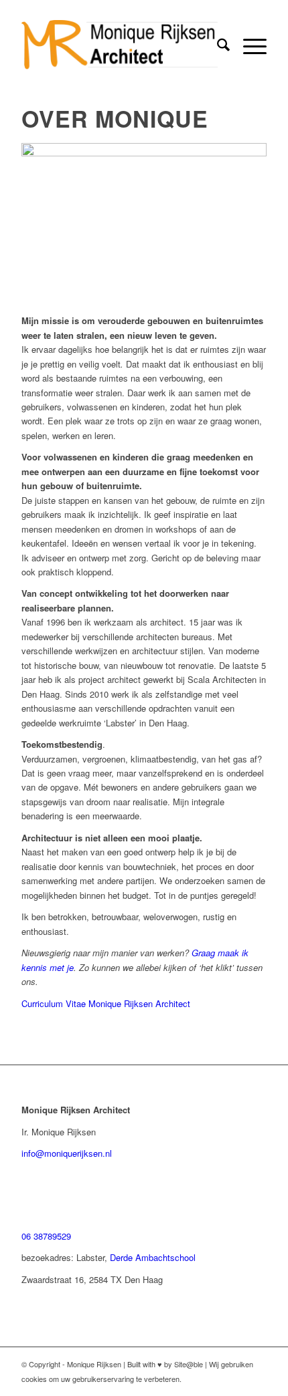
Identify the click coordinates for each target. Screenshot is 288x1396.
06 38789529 (46, 1236)
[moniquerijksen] (119, 46)
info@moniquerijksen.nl (66, 1153)
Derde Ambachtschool (153, 1257)
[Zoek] (217, 46)
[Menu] (248, 46)
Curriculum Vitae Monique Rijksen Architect (105, 1003)
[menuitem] (217, 46)
